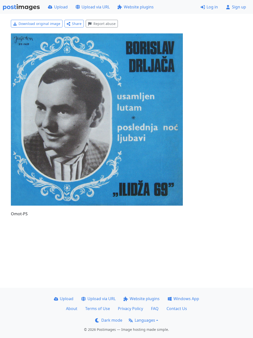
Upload (61, 7)
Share (77, 23)
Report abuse (104, 23)
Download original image (39, 23)
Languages (145, 320)
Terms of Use (97, 308)
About (71, 308)
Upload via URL (96, 7)
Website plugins (139, 7)
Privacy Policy (130, 308)
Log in (212, 7)
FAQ (155, 308)
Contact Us (177, 308)
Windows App (186, 298)
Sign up (239, 7)
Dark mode (111, 320)
